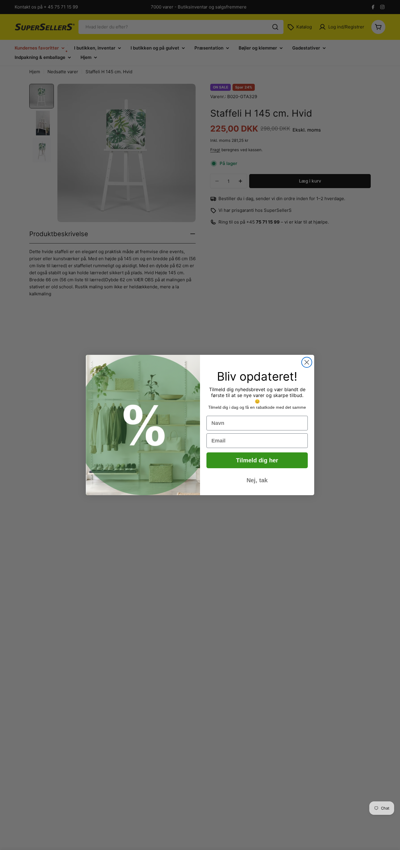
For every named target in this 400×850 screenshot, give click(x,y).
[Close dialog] (307, 362)
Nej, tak (257, 480)
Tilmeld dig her (257, 460)
